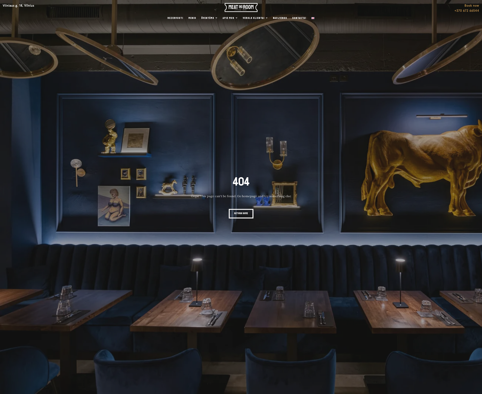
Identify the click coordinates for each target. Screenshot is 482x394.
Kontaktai (299, 18)
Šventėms (207, 18)
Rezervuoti (175, 18)
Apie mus (228, 18)
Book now (471, 5)
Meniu (192, 18)
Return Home (241, 213)
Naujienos (280, 18)
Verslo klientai (254, 18)
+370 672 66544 (467, 10)
